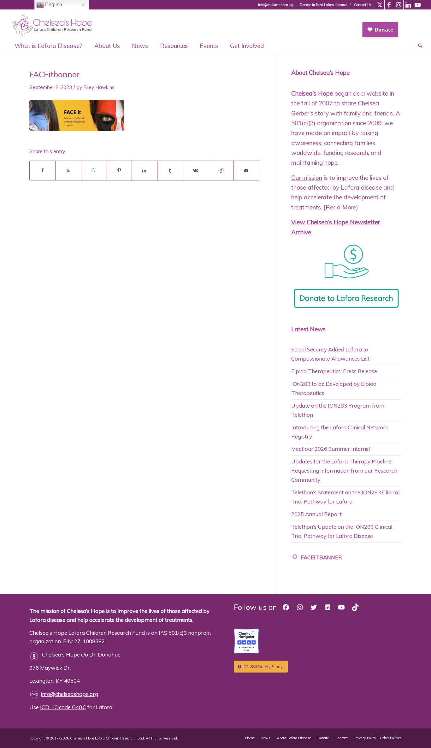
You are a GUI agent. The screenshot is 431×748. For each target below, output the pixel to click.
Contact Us (363, 5)
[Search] (417, 46)
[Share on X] (68, 170)
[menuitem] (324, 4)
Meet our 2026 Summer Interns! (330, 448)
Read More (341, 207)
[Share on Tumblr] (170, 170)
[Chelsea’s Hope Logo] (55, 23)
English (53, 4)
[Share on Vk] (195, 170)
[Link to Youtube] (417, 4)
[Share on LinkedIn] (144, 170)
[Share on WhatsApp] (93, 170)
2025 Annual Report (316, 514)
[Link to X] (379, 4)
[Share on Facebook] (42, 170)
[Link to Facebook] (389, 4)
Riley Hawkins (99, 87)
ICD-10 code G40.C (63, 707)
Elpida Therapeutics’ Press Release (334, 371)
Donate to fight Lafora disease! (323, 5)
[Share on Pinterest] (119, 170)
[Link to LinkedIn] (408, 4)
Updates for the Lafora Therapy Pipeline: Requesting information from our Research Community (344, 470)
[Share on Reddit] (220, 170)
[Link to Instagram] (398, 4)
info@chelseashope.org (69, 694)
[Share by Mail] (246, 170)
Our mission (306, 177)
